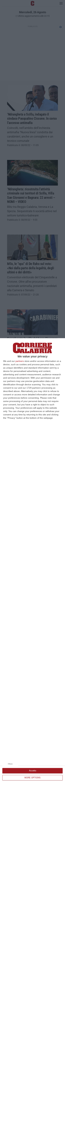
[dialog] (32, 732)
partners (19, 361)
